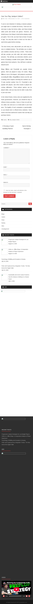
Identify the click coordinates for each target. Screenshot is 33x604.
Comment (6, 147)
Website (5, 182)
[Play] (4, 596)
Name (5, 167)
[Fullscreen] (29, 596)
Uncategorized (5, 229)
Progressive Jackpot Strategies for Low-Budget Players (16, 434)
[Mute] (26, 596)
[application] (16, 589)
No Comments (25, 18)
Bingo (3, 214)
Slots (3, 226)
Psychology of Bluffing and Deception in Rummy (14, 440)
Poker (3, 220)
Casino (5, 119)
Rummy (3, 223)
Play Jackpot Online (14, 119)
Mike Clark (5, 18)
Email (5, 174)
